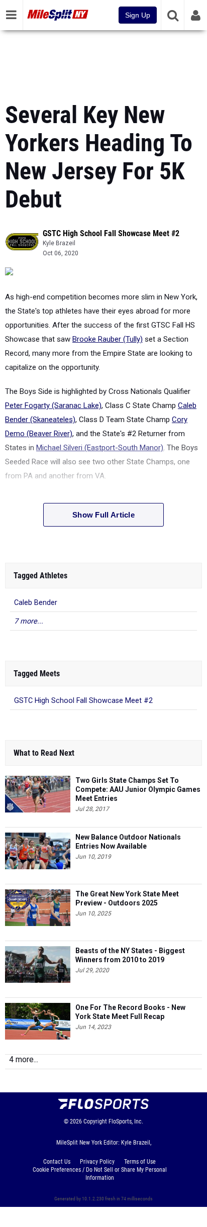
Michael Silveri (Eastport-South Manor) (99, 447)
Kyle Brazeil (59, 243)
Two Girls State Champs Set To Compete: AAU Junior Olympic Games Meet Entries (137, 789)
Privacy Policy (97, 1161)
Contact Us (56, 1161)
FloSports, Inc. (126, 1121)
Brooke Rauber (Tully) (107, 339)
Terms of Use (140, 1161)
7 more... (28, 621)
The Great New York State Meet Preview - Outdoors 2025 (127, 898)
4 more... (23, 1059)
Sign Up (137, 15)
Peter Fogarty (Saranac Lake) (53, 405)
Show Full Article (103, 514)
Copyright (95, 1121)
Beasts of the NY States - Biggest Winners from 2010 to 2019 (130, 955)
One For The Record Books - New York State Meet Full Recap (130, 1011)
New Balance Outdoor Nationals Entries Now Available (128, 841)
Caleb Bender (35, 602)
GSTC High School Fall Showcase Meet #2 (111, 233)
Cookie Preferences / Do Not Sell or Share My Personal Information (100, 1173)
